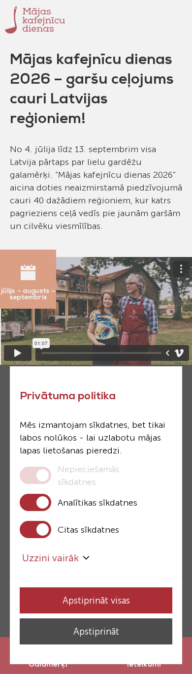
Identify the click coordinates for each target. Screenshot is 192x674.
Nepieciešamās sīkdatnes (88, 475)
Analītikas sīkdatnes (97, 503)
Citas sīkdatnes (88, 530)
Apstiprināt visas (96, 600)
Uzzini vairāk (50, 557)
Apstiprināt (96, 631)
